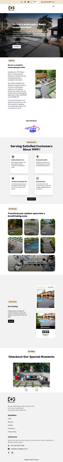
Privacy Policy (12, 432)
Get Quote (17, 46)
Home (9, 418)
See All (11, 321)
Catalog (10, 425)
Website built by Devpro (31, 459)
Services (10, 422)
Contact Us (31, 199)
